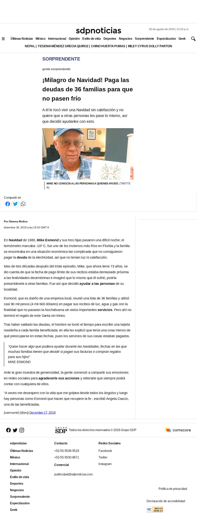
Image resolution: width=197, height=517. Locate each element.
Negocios (125, 38)
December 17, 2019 (42, 412)
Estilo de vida (91, 38)
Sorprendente (144, 38)
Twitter (102, 457)
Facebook (105, 450)
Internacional (57, 38)
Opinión (74, 38)
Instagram (105, 464)
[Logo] (98, 31)
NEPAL (30, 46)
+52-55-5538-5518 (66, 450)
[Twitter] (15, 203)
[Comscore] (178, 429)
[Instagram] (21, 430)
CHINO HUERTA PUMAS (108, 46)
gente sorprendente (56, 69)
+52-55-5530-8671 (66, 457)
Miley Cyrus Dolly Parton (150, 46)
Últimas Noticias (22, 38)
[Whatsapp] (23, 203)
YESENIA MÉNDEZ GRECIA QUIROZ (63, 46)
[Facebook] (8, 203)
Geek (182, 38)
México (40, 38)
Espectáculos (166, 38)
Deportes (110, 38)
